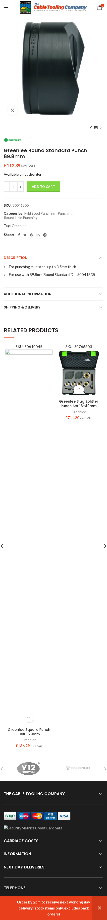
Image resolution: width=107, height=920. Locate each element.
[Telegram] (44, 235)
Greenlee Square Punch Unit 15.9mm (29, 731)
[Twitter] (25, 235)
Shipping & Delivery (22, 307)
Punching (65, 213)
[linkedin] (38, 235)
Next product (100, 127)
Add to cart (43, 187)
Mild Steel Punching (39, 213)
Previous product (90, 127)
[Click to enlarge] (12, 110)
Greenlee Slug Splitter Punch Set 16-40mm (78, 403)
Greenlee (19, 226)
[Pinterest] (31, 235)
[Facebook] (19, 235)
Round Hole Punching (21, 218)
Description (15, 257)
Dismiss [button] (99, 908)
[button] (29, 718)
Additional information (28, 293)
